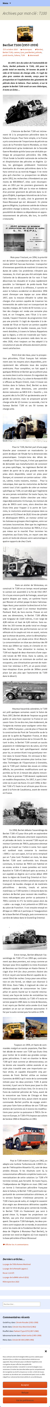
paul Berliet (29, 52)
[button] (45, 1351)
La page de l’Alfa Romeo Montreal (17, 1264)
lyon (22, 52)
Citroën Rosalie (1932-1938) (27, 1322)
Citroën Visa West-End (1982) (24, 1326)
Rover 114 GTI (8, 1273)
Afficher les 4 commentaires (16, 1244)
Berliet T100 (8, 52)
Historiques (27, 49)
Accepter (25, 1385)
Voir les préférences (25, 1400)
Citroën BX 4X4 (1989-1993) (23, 1340)
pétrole (38, 52)
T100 (23, 55)
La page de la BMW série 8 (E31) (16, 1277)
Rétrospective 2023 (11, 1281)
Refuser (25, 1392)
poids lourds (8, 55)
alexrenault (34, 55)
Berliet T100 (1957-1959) (20, 45)
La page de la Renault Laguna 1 (15, 1268)
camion (17, 52)
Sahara (17, 55)
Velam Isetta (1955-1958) (31, 1335)
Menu (5, 3)
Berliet (40, 49)
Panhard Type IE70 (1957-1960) (26, 1331)
